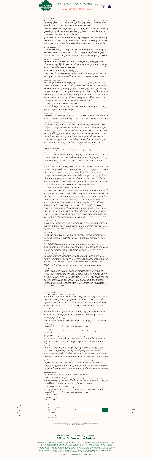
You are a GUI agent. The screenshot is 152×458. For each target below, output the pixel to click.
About (19, 415)
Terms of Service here (84, 356)
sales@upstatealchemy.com (92, 265)
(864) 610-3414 (75, 423)
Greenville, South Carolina (61, 423)
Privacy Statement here (100, 356)
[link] (103, 6)
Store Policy (52, 415)
